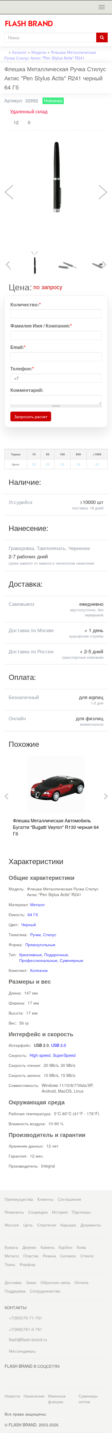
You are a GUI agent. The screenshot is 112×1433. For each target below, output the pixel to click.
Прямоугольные (40, 944)
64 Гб (33, 914)
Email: (18, 347)
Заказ (31, 1282)
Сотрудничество (45, 1291)
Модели (38, 52)
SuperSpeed (64, 1055)
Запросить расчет (30, 416)
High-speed (40, 1055)
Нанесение (34, 1396)
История (60, 1212)
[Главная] (31, 23)
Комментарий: (26, 390)
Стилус (49, 934)
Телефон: (22, 369)
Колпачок (39, 970)
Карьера (68, 1225)
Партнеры (81, 1212)
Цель (28, 1225)
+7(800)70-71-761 (25, 1318)
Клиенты (45, 1199)
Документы (90, 1225)
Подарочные (56, 954)
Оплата (81, 1282)
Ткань (10, 1264)
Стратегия (46, 1225)
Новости (12, 1396)
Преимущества (19, 1199)
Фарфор (27, 1264)
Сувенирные (71, 960)
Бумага (11, 1247)
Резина (49, 1256)
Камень (47, 1247)
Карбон (65, 1247)
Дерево (29, 1247)
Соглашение (69, 1199)
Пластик (30, 1256)
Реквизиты (14, 1212)
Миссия (12, 1225)
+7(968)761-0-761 (25, 1329)
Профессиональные (38, 960)
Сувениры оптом (88, 1398)
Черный (28, 924)
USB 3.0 (58, 1045)
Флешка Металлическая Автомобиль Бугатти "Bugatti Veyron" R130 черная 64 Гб (56, 827)
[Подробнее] (66, 287)
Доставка (13, 1282)
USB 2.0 (41, 1045)
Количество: (25, 304)
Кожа (81, 1247)
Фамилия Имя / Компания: (41, 326)
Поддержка (15, 1291)
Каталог (19, 52)
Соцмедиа (38, 1212)
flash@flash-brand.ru (27, 1339)
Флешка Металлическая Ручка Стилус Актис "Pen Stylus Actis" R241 (50, 55)
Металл (37, 904)
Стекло (87, 1256)
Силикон (68, 1256)
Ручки (35, 934)
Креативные (30, 954)
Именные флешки (57, 1398)
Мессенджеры (22, 1351)
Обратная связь (55, 1282)
